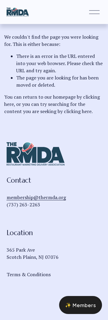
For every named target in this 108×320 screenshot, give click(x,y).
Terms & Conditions (29, 274)
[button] (80, 305)
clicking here (78, 111)
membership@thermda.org (36, 197)
